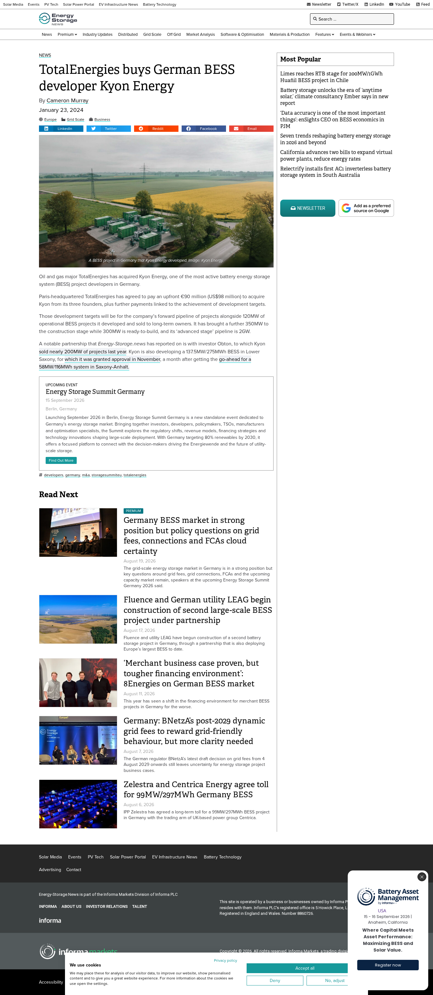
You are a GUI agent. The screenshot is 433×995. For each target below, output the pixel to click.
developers (53, 475)
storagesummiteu (107, 475)
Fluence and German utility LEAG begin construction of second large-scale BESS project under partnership (198, 610)
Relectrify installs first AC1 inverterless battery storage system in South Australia (335, 172)
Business (102, 120)
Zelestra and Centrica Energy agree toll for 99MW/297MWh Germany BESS (196, 790)
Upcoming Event (62, 385)
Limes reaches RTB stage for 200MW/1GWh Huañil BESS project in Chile (331, 77)
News (45, 55)
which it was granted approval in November (112, 359)
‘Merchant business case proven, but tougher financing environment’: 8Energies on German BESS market (191, 673)
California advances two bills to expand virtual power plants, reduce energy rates (336, 155)
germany (72, 475)
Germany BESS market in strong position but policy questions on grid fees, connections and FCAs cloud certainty (191, 535)
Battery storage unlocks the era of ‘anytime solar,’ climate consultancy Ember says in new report (334, 97)
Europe (50, 120)
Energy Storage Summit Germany (95, 392)
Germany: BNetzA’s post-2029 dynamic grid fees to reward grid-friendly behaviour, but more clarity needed (194, 731)
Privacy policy (225, 960)
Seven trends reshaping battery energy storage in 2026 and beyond (335, 139)
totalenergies (135, 475)
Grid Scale (75, 120)
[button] (61, 128)
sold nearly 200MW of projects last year (82, 351)
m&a (86, 475)
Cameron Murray (67, 101)
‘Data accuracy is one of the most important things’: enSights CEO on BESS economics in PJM (333, 120)
